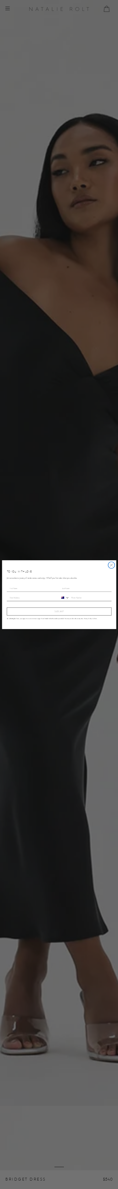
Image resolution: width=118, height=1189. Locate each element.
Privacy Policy (88, 618)
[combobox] (64, 597)
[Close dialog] (111, 565)
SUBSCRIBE (59, 611)
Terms (95, 618)
